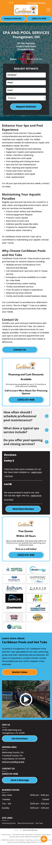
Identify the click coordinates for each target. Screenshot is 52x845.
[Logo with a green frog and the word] (37, 598)
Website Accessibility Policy (34, 837)
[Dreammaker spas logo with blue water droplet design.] (37, 569)
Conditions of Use (39, 834)
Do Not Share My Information (23, 834)
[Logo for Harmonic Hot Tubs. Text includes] (37, 579)
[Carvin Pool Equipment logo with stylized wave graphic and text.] (37, 588)
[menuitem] (9, 823)
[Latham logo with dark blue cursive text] (14, 588)
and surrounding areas (13, 761)
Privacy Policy (5, 834)
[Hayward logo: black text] (14, 607)
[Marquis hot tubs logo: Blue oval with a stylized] (14, 579)
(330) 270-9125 (10, 773)
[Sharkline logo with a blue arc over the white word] (14, 598)
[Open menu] (48, 10)
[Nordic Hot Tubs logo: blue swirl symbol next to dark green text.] (14, 569)
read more (36, 472)
